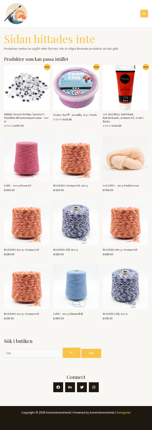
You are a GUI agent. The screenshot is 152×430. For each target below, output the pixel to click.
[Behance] (70, 387)
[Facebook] (58, 387)
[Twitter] (82, 387)
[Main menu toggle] (144, 13)
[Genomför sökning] (72, 353)
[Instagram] (94, 387)
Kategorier (124, 413)
